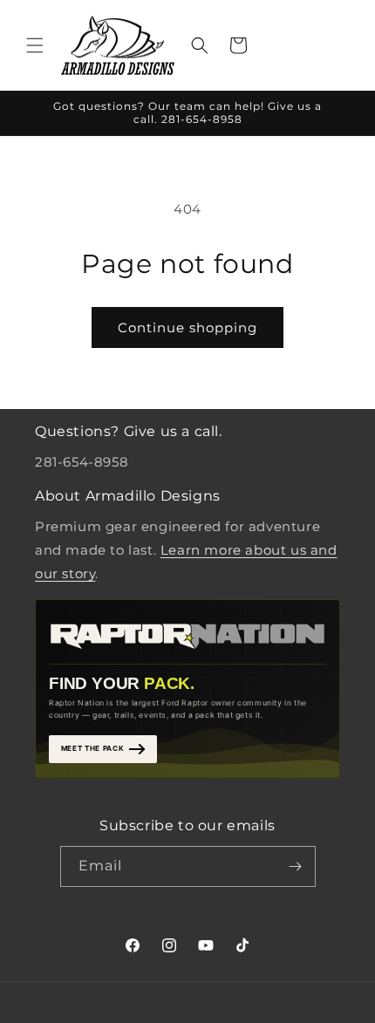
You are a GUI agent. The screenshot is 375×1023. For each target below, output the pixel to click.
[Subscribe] (295, 866)
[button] (35, 45)
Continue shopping (187, 327)
